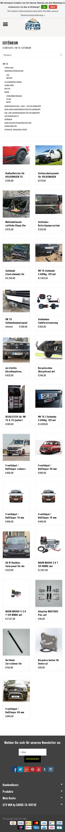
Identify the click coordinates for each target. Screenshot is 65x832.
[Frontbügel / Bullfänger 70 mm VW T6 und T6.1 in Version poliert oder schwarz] (16, 496)
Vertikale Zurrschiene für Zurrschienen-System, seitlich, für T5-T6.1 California (16, 661)
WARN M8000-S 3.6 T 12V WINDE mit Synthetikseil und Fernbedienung (15, 613)
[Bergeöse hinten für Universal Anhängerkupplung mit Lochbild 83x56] (49, 642)
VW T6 (17, 47)
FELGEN (8, 99)
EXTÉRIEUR (26, 47)
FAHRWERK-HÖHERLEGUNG (14, 70)
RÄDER (7, 92)
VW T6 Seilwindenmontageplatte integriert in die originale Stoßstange (16, 320)
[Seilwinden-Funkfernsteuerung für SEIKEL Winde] (49, 301)
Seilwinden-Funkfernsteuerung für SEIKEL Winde (48, 320)
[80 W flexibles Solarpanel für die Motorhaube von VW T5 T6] (16, 545)
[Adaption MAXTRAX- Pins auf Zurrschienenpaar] (49, 593)
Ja (44, 7)
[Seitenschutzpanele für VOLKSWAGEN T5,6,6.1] (49, 155)
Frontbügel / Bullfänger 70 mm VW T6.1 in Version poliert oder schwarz (47, 515)
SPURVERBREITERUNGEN (14, 96)
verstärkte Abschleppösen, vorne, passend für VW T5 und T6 (15, 369)
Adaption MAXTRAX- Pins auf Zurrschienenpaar (48, 613)
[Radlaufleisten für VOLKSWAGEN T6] (16, 155)
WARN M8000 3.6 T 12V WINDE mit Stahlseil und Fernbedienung (48, 564)
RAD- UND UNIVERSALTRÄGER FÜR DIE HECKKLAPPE (22, 112)
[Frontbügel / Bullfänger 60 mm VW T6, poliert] (16, 691)
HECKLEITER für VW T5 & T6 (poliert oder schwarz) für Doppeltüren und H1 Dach (15, 418)
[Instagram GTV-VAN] (51, 769)
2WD (7, 75)
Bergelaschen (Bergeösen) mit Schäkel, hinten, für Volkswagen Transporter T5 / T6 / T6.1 (48, 369)
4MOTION (9, 78)
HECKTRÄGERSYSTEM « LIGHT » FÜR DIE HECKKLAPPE (23, 106)
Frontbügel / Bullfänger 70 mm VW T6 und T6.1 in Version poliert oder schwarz (15, 515)
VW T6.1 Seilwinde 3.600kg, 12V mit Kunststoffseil (47, 418)
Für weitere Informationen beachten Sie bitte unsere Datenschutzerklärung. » (32, 13)
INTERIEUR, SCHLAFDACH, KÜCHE (16, 129)
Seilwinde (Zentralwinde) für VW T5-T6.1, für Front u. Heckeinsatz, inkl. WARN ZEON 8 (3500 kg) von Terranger (16, 272)
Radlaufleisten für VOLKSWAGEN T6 (15, 174)
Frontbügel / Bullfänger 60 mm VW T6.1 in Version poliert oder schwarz (47, 467)
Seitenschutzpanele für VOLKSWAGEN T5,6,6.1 (48, 174)
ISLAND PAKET (9, 85)
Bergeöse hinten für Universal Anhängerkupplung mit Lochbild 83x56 (48, 661)
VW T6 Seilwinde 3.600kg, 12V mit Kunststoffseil (47, 272)
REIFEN (8, 102)
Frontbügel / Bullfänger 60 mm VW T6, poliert (14, 710)
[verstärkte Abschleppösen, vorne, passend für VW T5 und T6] (16, 350)
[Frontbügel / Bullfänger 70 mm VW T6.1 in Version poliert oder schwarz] (49, 496)
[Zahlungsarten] (12, 822)
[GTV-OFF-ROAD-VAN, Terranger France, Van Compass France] (38, 24)
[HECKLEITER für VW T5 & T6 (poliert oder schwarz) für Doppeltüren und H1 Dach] (16, 398)
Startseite (8, 47)
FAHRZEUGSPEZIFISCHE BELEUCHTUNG (18, 122)
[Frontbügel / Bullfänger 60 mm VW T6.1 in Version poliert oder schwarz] (49, 447)
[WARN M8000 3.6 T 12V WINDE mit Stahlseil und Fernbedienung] (49, 545)
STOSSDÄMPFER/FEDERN (13, 82)
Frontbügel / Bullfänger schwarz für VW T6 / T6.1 (15, 467)
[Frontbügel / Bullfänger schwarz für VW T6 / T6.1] (16, 447)
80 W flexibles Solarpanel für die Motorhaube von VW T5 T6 (15, 564)
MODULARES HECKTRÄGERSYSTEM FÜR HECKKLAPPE (22, 109)
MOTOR (7, 88)
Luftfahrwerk (9, 67)
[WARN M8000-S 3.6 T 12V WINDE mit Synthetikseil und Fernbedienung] (16, 593)
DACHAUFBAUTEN (11, 126)
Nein (53, 7)
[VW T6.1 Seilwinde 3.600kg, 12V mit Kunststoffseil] (49, 398)
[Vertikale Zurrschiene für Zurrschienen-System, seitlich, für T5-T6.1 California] (16, 642)
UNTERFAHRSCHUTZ (12, 116)
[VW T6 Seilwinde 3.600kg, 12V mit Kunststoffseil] (49, 252)
